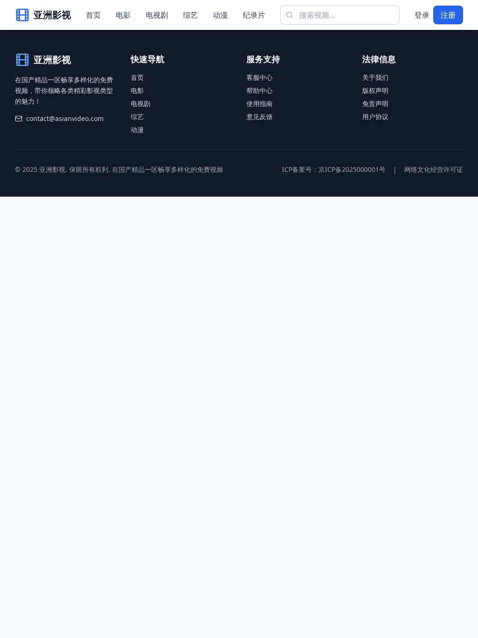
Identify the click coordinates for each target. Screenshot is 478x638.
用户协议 (375, 116)
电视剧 (157, 15)
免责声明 (375, 103)
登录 (422, 15)
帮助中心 (259, 90)
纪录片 (254, 15)
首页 (93, 15)
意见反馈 (259, 116)
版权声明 (375, 90)
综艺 (190, 15)
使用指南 (259, 103)
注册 (448, 15)
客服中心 (259, 77)
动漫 (220, 15)
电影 (123, 15)
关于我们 (375, 77)
